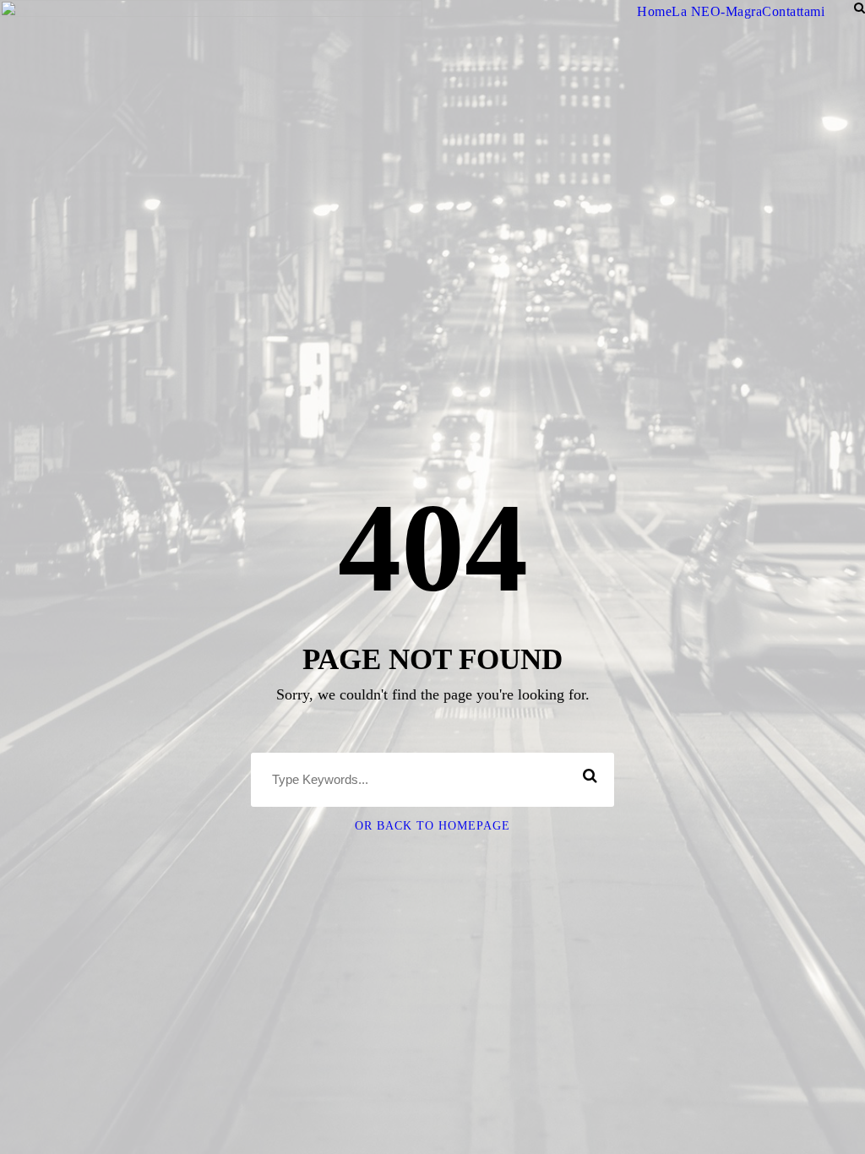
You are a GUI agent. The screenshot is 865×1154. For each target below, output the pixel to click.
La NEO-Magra (717, 11)
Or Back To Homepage (432, 825)
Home (654, 11)
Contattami (793, 11)
